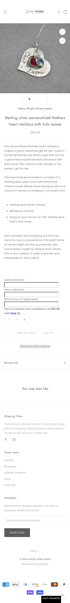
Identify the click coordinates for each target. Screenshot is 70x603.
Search (9, 460)
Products (10, 466)
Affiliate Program (15, 472)
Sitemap (10, 485)
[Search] (58, 11)
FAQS (7, 479)
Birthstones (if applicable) (21, 299)
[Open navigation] (5, 11)
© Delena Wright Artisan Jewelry (35, 559)
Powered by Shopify (35, 564)
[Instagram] (14, 439)
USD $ (33, 551)
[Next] (47, 99)
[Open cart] (65, 11)
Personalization (14, 289)
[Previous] (22, 99)
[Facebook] (5, 439)
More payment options (35, 345)
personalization (14, 280)
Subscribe (17, 532)
